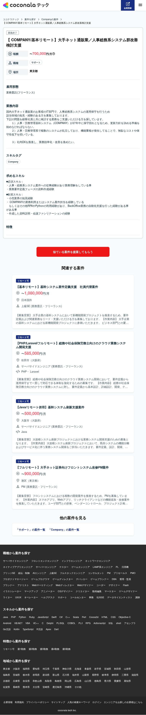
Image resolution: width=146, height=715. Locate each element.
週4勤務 (55, 648)
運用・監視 (125, 579)
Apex (48, 629)
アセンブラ (130, 623)
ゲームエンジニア (80, 566)
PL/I (81, 623)
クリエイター (82, 591)
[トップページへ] (26, 5)
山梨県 (85, 674)
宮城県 (107, 668)
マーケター (110, 591)
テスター (63, 566)
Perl (84, 617)
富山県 (55, 674)
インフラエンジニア (72, 560)
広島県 (78, 680)
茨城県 (16, 674)
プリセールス (120, 572)
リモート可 (8, 648)
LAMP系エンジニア (103, 566)
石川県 (65, 674)
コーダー (101, 585)
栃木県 (26, 674)
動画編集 (97, 591)
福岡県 (26, 668)
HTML (105, 617)
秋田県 (117, 668)
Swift (54, 617)
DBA (114, 579)
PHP (13, 617)
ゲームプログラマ (40, 579)
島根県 (58, 680)
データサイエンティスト (119, 597)
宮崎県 (46, 686)
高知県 (127, 680)
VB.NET (18, 623)
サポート (35, 62)
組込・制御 (24, 572)
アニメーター (48, 591)
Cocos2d (93, 617)
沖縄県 (68, 686)
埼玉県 (46, 668)
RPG (88, 623)
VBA (27, 623)
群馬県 (36, 674)
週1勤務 (21, 648)
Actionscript (100, 623)
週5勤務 (66, 648)
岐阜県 (105, 674)
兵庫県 (16, 680)
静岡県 (115, 674)
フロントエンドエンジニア (45, 560)
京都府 (6, 680)
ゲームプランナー (99, 579)
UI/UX (18, 597)
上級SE (53, 572)
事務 (91, 597)
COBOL (71, 623)
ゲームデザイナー (128, 591)
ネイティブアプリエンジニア (18, 566)
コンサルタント (96, 572)
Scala (76, 617)
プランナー (8, 585)
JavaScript (43, 617)
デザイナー (114, 585)
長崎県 (16, 686)
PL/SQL (60, 623)
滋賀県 (135, 674)
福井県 (75, 674)
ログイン (97, 702)
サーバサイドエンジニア (15, 560)
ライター (7, 597)
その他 (78, 686)
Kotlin (17, 629)
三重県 (125, 674)
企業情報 (8, 702)
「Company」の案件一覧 (63, 529)
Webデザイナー (85, 585)
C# (61, 617)
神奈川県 (66, 668)
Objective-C (125, 617)
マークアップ (31, 591)
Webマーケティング (42, 585)
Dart (56, 629)
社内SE (100, 597)
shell (118, 623)
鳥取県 (48, 680)
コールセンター (78, 597)
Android (7, 623)
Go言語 (7, 629)
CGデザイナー (65, 591)
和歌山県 (37, 680)
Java (5, 617)
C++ (68, 617)
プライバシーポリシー (37, 702)
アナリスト (23, 585)
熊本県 (26, 686)
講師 (137, 597)
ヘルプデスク (48, 597)
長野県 (95, 674)
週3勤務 (44, 648)
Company (13, 161)
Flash (126, 585)
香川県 (107, 680)
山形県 (127, 668)
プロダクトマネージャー (15, 579)
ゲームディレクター (62, 579)
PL (117, 566)
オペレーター (31, 597)
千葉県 (55, 668)
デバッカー (81, 579)
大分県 (36, 686)
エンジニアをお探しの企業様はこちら (123, 702)
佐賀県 (6, 686)
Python (22, 617)
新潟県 (46, 674)
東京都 (6, 668)
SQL (111, 623)
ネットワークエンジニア (97, 560)
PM (108, 572)
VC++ (36, 623)
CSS (113, 617)
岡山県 (68, 680)
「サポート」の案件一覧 (30, 529)
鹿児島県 (57, 686)
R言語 (39, 629)
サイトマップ (58, 702)
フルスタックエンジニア (72, 572)
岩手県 (97, 668)
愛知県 (36, 668)
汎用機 (125, 566)
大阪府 (16, 668)
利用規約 (19, 702)
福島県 (6, 674)
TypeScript (28, 629)
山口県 (87, 680)
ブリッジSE (9, 572)
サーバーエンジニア (46, 566)
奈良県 (26, 680)
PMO (132, 572)
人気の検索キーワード (78, 702)
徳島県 (97, 680)
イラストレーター (12, 591)
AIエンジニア (39, 572)
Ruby (32, 617)
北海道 (78, 668)
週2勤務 (33, 648)
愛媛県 (117, 680)
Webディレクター (65, 585)
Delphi (50, 623)
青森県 (87, 668)
